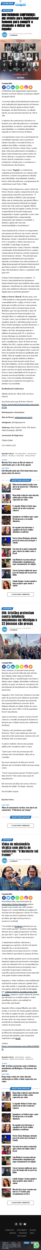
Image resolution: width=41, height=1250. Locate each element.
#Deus (5, 456)
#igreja (12, 456)
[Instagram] (26, 87)
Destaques (33, 1230)
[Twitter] (8, 87)
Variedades (12, 1233)
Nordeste (18, 926)
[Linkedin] (13, 87)
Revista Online (21, 1236)
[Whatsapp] (17, 87)
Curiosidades (23, 1233)
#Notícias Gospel (17, 1059)
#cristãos (32, 454)
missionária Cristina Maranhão (14, 904)
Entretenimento (22, 1230)
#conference (21, 454)
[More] (31, 87)
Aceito (26, 1242)
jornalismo (14, 35)
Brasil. (18, 1038)
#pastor (29, 1059)
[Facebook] (4, 87)
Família (32, 1233)
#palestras (30, 456)
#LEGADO (20, 456)
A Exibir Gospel (9, 1230)
